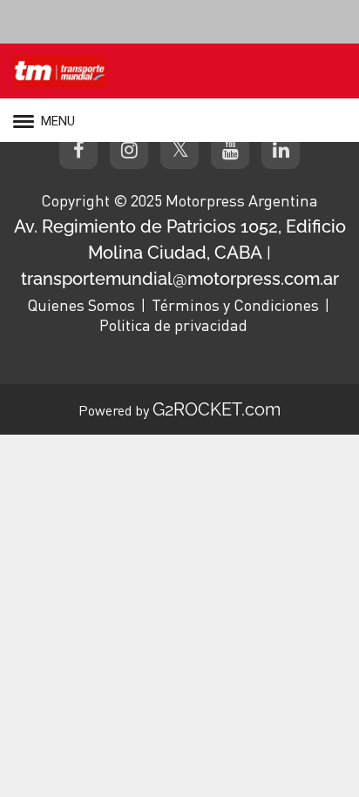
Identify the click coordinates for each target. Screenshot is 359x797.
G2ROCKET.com (216, 409)
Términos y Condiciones (235, 305)
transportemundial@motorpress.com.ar (180, 278)
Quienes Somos (81, 305)
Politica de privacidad (173, 325)
